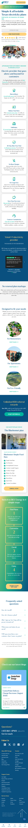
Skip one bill (6, 203)
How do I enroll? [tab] (7, 610)
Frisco (3, 804)
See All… (3, 806)
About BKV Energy (7, 751)
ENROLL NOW (14, 488)
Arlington (3, 800)
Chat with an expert (9, 221)
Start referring (14, 414)
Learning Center (5, 757)
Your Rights (4, 777)
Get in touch (7, 734)
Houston (3, 798)
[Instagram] (14, 745)
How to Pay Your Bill (19, 753)
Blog (2, 759)
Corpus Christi (13, 800)
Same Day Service (19, 759)
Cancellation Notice (6, 788)
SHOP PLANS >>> (14, 342)
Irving (11, 802)
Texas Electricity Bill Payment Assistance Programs (6, 784)
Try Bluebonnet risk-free (10, 148)
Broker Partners (18, 766)
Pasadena (12, 804)
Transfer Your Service (6, 790)
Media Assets (4, 763)
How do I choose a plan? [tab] (9, 615)
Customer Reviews (5, 753)
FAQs (16, 757)
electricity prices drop (12, 113)
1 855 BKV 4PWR (13, 731)
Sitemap (17, 770)
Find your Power (21, 2)
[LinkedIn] (5, 745)
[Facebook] (19, 745)
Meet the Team (5, 755)
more (18, 41)
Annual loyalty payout (9, 96)
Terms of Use (9, 812)
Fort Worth (21, 798)
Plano (20, 800)
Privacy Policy (14, 812)
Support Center (6, 774)
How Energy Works (6, 764)
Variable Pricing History (6, 791)
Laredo (3, 802)
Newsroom (4, 761)
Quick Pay (17, 755)
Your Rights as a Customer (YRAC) (8, 814)
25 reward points (7, 129)
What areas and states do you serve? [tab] (11, 628)
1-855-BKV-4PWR (10, 816)
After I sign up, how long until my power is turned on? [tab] (11, 621)
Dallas (11, 798)
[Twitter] (9, 745)
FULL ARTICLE (6, 707)
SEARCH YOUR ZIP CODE (14, 586)
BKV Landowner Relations (20, 768)
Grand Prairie (22, 802)
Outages (17, 761)
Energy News (7, 688)
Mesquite (21, 804)
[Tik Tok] (23, 745)
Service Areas (5, 796)
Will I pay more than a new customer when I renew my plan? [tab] (12, 635)
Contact (17, 751)
